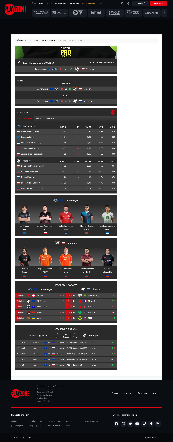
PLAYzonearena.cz (60, 3)
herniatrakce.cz (36, 421)
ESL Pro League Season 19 (44, 40)
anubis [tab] (39, 119)
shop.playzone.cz (36, 425)
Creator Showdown (88, 3)
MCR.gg (49, 3)
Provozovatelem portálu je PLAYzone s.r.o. (51, 386)
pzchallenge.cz (17, 425)
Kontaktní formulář (43, 401)
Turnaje (42, 3)
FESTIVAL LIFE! (101, 3)
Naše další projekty (20, 415)
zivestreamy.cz (54, 425)
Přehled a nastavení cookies (46, 389)
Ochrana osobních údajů (45, 392)
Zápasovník (22, 40)
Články (34, 3)
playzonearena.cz (55, 421)
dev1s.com (15, 421)
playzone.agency (91, 421)
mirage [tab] (51, 119)
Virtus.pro (27, 161)
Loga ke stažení (42, 398)
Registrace (158, 3)
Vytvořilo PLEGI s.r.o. (152, 437)
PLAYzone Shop (74, 3)
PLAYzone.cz (28, 437)
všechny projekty (68, 425)
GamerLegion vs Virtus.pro (71, 41)
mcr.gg (69, 421)
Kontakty (157, 393)
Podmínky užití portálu (44, 395)
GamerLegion (28, 126)
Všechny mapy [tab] (24, 119)
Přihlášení (141, 3)
